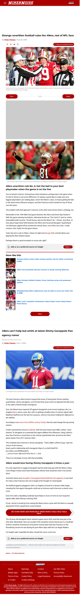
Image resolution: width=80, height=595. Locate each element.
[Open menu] (5, 3)
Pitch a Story (42, 573)
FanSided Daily (27, 573)
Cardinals (31, 430)
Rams (15, 412)
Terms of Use (13, 576)
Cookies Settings (28, 580)
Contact (41, 569)
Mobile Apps (13, 573)
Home (8, 553)
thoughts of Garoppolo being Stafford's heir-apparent (43, 478)
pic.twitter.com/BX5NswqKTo (17, 451)
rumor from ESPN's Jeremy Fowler (32, 422)
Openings (25, 569)
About (10, 569)
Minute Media (12, 585)
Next (68, 96)
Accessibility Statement (63, 576)
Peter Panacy (10, 40)
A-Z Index (11, 580)
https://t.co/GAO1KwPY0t (48, 448)
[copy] (17, 44)
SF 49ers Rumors (18, 553)
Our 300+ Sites (59, 569)
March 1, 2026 (36, 453)
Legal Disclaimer (44, 576)
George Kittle (50, 233)
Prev (11, 96)
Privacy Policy (59, 573)
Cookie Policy (26, 576)
